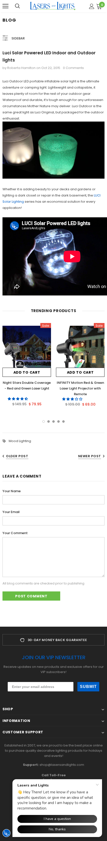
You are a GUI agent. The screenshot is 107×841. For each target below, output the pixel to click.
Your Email (11, 512)
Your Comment (15, 533)
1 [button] (43, 421)
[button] (18, 398)
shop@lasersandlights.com (62, 764)
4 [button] (58, 421)
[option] (27, 366)
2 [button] (48, 421)
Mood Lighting (20, 441)
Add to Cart (26, 372)
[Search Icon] (17, 6)
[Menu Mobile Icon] (5, 6)
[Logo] (53, 5)
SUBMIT (88, 686)
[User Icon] (91, 6)
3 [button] (53, 421)
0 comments (73, 67)
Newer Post (89, 456)
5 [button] (63, 421)
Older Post (17, 456)
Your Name (11, 491)
